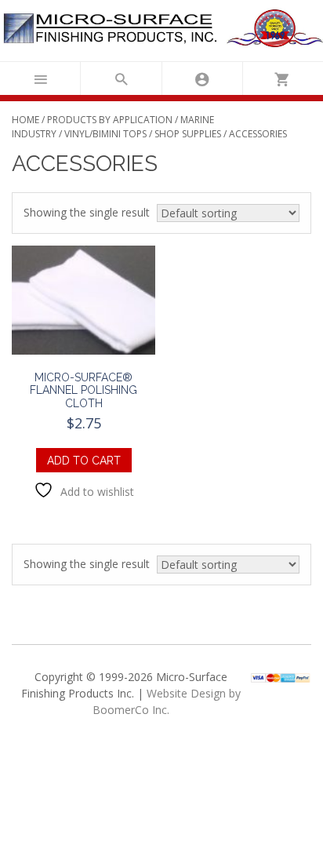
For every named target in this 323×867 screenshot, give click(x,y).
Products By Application (109, 119)
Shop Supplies (187, 133)
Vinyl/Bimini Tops (105, 133)
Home (25, 119)
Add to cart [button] (84, 460)
